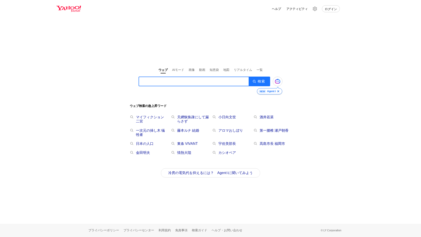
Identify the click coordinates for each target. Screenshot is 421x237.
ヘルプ (276, 9)
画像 (192, 70)
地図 (226, 70)
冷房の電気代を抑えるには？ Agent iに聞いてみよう (210, 173)
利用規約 (165, 230)
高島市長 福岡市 (272, 143)
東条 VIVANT (187, 143)
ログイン (331, 9)
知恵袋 (214, 70)
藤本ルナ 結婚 (188, 130)
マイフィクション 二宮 (150, 119)
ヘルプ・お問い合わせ (227, 230)
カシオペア (227, 152)
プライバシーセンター (138, 230)
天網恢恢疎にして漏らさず (193, 119)
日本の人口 (144, 143)
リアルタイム (243, 70)
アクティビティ (297, 9)
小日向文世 (227, 117)
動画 (202, 70)
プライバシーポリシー (103, 230)
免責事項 (181, 230)
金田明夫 (143, 152)
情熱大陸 (184, 152)
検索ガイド (199, 230)
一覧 (260, 70)
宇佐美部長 (227, 143)
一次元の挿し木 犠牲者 (150, 132)
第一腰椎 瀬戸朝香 (274, 130)
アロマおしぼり (230, 130)
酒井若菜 (267, 117)
